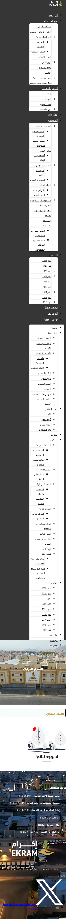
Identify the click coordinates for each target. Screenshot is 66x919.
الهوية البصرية (46, 109)
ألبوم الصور (46, 99)
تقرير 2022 (46, 276)
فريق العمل (46, 62)
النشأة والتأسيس (44, 26)
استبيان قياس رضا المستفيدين (38, 233)
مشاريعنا (52, 114)
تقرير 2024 (46, 266)
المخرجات (52, 254)
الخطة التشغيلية (38, 51)
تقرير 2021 (46, 281)
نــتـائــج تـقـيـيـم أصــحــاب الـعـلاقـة (42, 213)
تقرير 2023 (46, 271)
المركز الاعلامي (49, 88)
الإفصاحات (46, 221)
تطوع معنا (51, 307)
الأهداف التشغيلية (43, 37)
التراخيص (47, 73)
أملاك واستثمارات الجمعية (40, 200)
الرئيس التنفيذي (44, 57)
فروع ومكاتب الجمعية (42, 78)
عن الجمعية (51, 20)
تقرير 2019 (46, 292)
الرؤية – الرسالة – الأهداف (40, 32)
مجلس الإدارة (45, 150)
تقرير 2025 (46, 260)
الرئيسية (53, 14)
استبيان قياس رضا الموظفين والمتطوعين (38, 244)
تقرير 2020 (46, 287)
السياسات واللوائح (43, 165)
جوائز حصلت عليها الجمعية (41, 83)
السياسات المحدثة (37, 180)
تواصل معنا (51, 319)
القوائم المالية (45, 185)
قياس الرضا (47, 225)
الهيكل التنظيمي (44, 67)
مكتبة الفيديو (45, 104)
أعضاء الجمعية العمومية (38, 133)
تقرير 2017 (47, 302)
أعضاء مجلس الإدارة (39, 157)
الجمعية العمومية (44, 126)
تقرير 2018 (46, 297)
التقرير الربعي (39, 195)
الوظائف (53, 313)
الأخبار (48, 94)
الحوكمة (53, 120)
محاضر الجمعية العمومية (39, 143)
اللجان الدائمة (45, 205)
